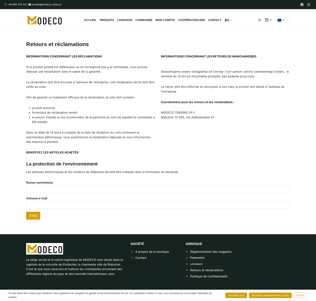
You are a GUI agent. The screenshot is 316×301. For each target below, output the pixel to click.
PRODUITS (107, 20)
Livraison (124, 20)
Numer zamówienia (39, 182)
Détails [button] (300, 295)
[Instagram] (309, 4)
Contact (214, 20)
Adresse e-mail (36, 198)
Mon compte (165, 20)
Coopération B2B (191, 20)
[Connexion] (259, 20)
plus (111, 274)
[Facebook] (302, 4)
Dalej (33, 215)
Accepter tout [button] (236, 295)
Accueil (90, 20)
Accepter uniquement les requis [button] (270, 295)
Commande (144, 20)
